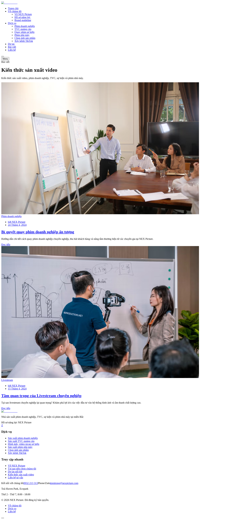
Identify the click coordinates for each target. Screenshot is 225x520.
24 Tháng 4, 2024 (17, 224)
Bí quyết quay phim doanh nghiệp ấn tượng (37, 232)
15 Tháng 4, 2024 (17, 388)
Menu (5, 59)
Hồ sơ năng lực (22, 17)
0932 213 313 (30, 483)
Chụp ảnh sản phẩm (24, 38)
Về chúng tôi (14, 11)
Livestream (7, 380)
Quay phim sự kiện (24, 32)
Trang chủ (13, 8)
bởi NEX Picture (16, 222)
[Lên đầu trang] (2, 518)
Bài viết (12, 47)
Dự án (11, 44)
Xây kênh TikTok (23, 41)
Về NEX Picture (23, 14)
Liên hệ (12, 49)
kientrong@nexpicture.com (64, 483)
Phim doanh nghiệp (24, 26)
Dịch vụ (12, 23)
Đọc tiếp (5, 244)
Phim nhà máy (21, 35)
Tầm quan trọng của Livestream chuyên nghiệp (41, 396)
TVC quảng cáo (22, 29)
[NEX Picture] (9, 2)
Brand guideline (22, 20)
